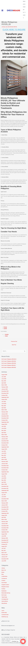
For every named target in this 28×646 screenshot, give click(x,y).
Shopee (5, 327)
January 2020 (5, 505)
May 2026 (4, 380)
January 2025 (5, 414)
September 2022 (5, 471)
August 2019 (4, 515)
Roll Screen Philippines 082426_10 (9, 359)
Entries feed (4, 612)
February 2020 (5, 503)
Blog (3, 574)
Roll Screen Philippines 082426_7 (9, 365)
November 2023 (5, 442)
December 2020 (5, 498)
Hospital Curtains (5, 584)
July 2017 (4, 548)
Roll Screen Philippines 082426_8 (9, 363)
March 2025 (4, 409)
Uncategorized (5, 599)
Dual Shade (4, 582)
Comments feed (5, 614)
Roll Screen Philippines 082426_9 (9, 361)
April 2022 (4, 482)
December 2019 (5, 507)
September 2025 (5, 397)
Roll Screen (4, 595)
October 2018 (4, 529)
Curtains (3, 580)
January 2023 (5, 463)
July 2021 (4, 494)
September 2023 (5, 447)
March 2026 (4, 385)
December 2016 (5, 558)
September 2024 (5, 422)
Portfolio (3, 588)
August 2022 (4, 474)
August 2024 (4, 424)
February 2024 (5, 436)
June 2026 (4, 378)
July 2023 (4, 451)
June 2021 (4, 496)
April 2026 (4, 382)
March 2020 (4, 500)
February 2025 (5, 411)
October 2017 (4, 544)
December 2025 (5, 391)
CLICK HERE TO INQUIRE (14, 29)
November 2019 (5, 509)
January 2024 (5, 438)
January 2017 (4, 556)
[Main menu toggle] (2, 10)
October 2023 (4, 445)
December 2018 (5, 525)
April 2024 (4, 432)
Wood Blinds (4, 603)
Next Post (14, 344)
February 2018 (5, 538)
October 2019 (4, 511)
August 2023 (4, 449)
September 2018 (5, 531)
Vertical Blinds (5, 601)
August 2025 (4, 399)
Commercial (4, 578)
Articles (3, 26)
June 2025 (4, 403)
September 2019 (5, 513)
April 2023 (4, 457)
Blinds (3, 572)
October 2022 (4, 469)
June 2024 (4, 428)
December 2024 (5, 416)
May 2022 (4, 480)
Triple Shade (4, 597)
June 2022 (4, 478)
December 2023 (5, 440)
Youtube (6, 334)
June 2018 (4, 536)
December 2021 (5, 486)
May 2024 (4, 430)
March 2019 (4, 519)
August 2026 (4, 374)
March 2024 (4, 434)
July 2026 (4, 376)
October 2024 (5, 420)
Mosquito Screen (5, 586)
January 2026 (5, 389)
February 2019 (5, 521)
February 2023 (5, 461)
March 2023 (4, 459)
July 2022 (4, 476)
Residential (4, 590)
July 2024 (4, 426)
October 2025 (4, 395)
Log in (3, 610)
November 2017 (5, 542)
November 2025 (5, 393)
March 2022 (4, 484)
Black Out (4, 570)
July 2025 (4, 401)
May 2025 (4, 405)
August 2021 (4, 492)
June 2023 (4, 453)
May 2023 (4, 455)
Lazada (5, 328)
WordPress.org (5, 616)
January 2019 (4, 523)
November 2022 (5, 467)
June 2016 (4, 560)
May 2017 (4, 550)
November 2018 (5, 527)
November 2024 (5, 418)
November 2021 (5, 488)
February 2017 (5, 554)
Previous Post (14, 341)
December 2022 (5, 465)
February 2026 (5, 387)
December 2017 (5, 540)
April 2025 (4, 407)
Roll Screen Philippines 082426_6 (9, 367)
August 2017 (4, 546)
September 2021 (5, 490)
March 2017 (4, 552)
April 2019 (4, 517)
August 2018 (4, 534)
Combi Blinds (4, 576)
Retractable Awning (6, 592)
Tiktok (6, 335)
